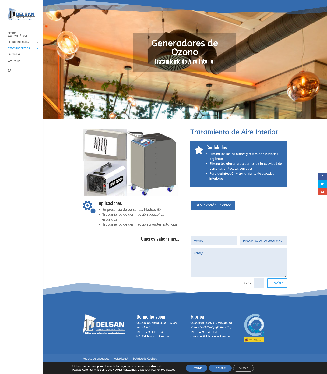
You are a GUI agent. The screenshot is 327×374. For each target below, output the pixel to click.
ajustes (170, 369)
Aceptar (197, 368)
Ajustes (243, 368)
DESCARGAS (14, 54)
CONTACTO (14, 60)
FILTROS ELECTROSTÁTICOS (18, 34)
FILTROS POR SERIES (18, 42)
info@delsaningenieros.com (153, 336)
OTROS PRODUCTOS (19, 48)
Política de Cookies (145, 358)
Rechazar (220, 368)
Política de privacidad (96, 358)
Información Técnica (213, 205)
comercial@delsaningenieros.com (211, 336)
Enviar (277, 283)
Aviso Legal (121, 358)
